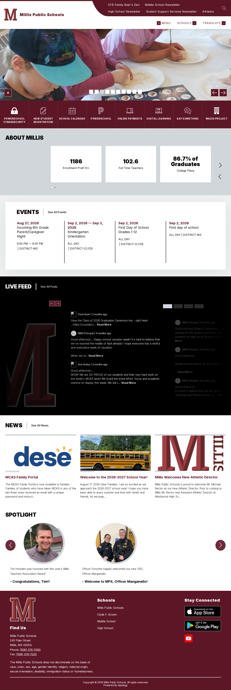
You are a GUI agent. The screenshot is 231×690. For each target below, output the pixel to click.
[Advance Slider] (220, 165)
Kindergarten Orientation (78, 234)
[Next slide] (58, 303)
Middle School (106, 621)
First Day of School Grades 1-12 (133, 229)
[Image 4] (107, 92)
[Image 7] (124, 92)
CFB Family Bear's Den (124, 4)
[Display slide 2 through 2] (178, 306)
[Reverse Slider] (220, 177)
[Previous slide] (52, 303)
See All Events (57, 212)
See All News (39, 425)
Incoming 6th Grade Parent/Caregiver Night (33, 232)
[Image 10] (140, 92)
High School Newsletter (124, 11)
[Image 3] (102, 92)
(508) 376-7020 (26, 654)
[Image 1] (91, 92)
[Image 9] (134, 92)
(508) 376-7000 (30, 649)
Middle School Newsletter (162, 4)
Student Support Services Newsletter (171, 11)
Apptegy (123, 685)
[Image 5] (113, 92)
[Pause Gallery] (8, 92)
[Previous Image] (214, 92)
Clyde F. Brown (107, 614)
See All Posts (49, 286)
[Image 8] (129, 92)
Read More (104, 324)
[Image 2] (97, 92)
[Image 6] (118, 92)
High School (105, 628)
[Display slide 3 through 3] (188, 306)
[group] (43, 553)
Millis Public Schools (110, 607)
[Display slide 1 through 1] (167, 306)
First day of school (185, 227)
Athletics (208, 11)
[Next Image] (223, 92)
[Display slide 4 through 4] (199, 306)
